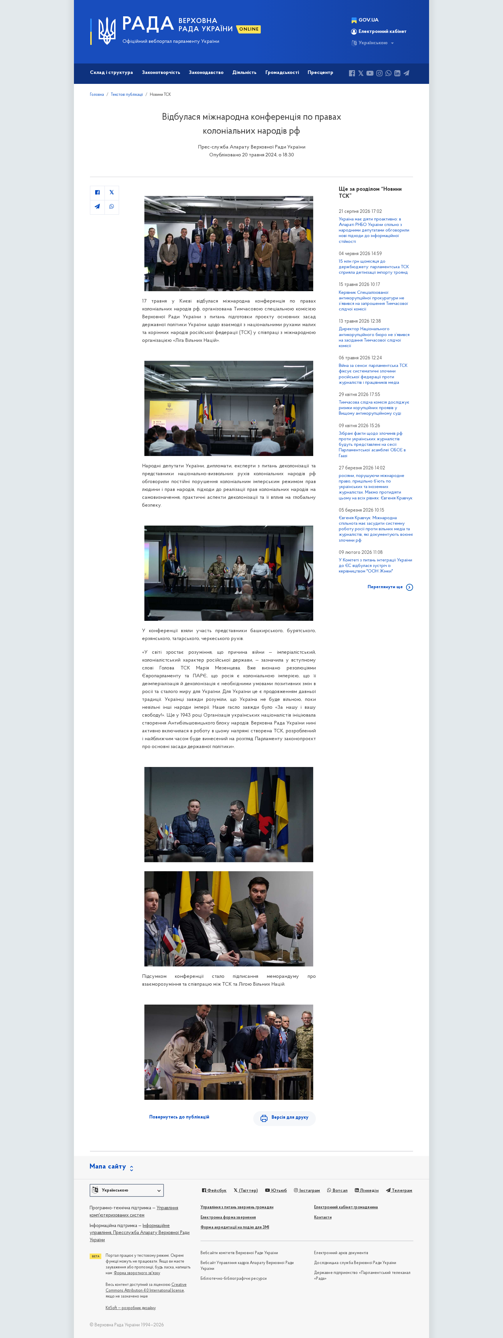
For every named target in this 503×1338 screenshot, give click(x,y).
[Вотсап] (388, 74)
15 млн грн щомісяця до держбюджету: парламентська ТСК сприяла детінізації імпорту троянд (374, 267)
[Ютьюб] (369, 74)
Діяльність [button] (244, 72)
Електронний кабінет (383, 31)
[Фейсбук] (352, 74)
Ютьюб (278, 1190)
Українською (373, 43)
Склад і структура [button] (111, 72)
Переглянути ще (385, 587)
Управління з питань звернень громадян (237, 1207)
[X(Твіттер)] (361, 74)
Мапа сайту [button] (108, 1166)
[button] (127, 1190)
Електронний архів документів (341, 1253)
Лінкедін (369, 1190)
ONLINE (249, 29)
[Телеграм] (406, 74)
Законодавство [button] (206, 72)
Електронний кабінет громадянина (346, 1207)
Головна (97, 95)
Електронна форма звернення (228, 1217)
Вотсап (340, 1190)
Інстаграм (309, 1190)
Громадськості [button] (282, 72)
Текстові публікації (127, 95)
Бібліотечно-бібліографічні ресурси (234, 1279)
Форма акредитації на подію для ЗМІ (235, 1227)
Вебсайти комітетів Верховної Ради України (239, 1253)
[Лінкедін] (397, 74)
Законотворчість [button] (161, 72)
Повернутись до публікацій (179, 1117)
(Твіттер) (248, 1190)
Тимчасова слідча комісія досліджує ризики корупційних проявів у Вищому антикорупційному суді (374, 408)
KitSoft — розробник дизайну (131, 1308)
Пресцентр (320, 72)
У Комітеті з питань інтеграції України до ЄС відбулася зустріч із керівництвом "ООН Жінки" (375, 566)
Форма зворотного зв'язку (137, 1273)
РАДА (148, 25)
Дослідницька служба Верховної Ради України (355, 1263)
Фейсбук (216, 1190)
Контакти (323, 1217)
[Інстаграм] (379, 74)
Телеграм (401, 1190)
